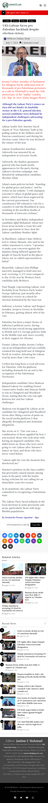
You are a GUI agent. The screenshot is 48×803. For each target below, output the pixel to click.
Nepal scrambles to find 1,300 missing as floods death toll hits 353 (31, 677)
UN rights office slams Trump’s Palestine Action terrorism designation (35, 581)
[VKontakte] (39, 535)
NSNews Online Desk (18, 38)
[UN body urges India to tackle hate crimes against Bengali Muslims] (9, 713)
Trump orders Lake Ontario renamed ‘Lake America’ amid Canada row (30, 688)
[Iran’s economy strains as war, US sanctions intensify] (12, 569)
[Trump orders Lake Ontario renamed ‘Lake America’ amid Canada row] (9, 689)
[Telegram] (27, 540)
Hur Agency (33, 791)
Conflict (7, 21)
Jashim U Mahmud (29, 741)
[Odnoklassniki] (4, 540)
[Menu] (45, 6)
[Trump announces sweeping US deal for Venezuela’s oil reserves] (12, 597)
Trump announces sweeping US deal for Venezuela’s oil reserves (12, 608)
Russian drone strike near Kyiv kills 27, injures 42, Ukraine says (34, 596)
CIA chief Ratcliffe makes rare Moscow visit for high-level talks (30, 724)
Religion (32, 21)
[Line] (39, 540)
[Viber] (33, 540)
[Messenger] (16, 540)
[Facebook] (4, 535)
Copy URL (36, 525)
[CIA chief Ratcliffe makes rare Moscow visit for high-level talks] (9, 725)
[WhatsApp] (22, 540)
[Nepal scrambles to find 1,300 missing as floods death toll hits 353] (9, 677)
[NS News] (12, 5)
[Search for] (40, 6)
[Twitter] (10, 535)
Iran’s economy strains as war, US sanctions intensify (12, 579)
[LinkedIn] (16, 535)
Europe (15, 21)
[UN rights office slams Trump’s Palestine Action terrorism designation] (35, 569)
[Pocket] (10, 540)
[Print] (10, 546)
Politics (23, 21)
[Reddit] (33, 535)
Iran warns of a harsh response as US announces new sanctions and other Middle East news (31, 700)
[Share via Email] (4, 546)
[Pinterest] (27, 535)
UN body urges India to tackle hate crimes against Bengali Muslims (30, 712)
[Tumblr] (22, 535)
